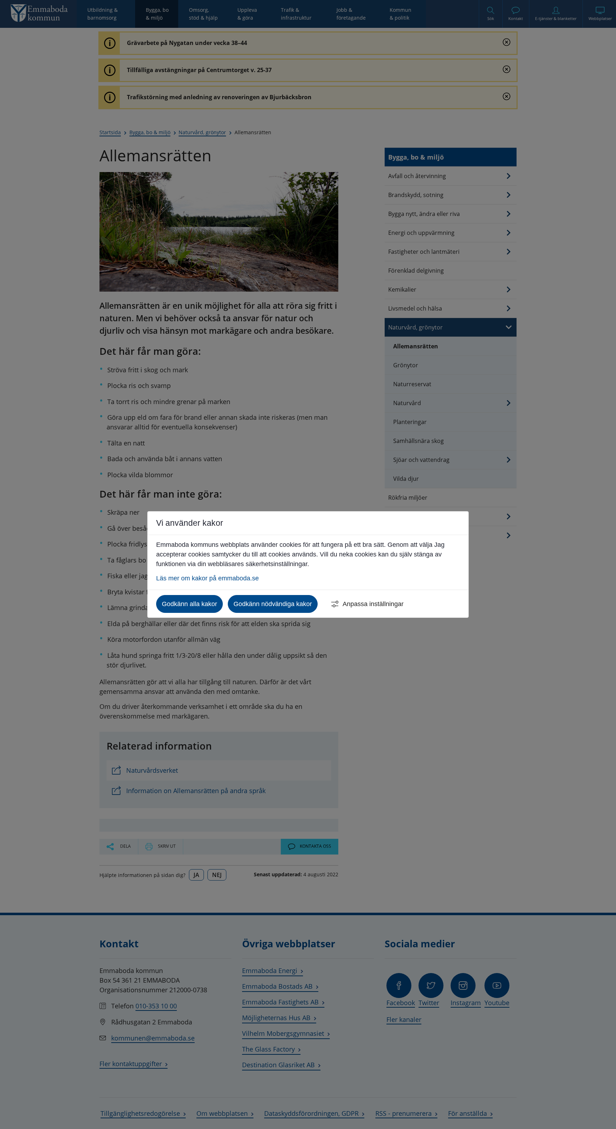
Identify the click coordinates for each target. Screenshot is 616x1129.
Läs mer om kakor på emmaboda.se (207, 578)
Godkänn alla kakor (189, 604)
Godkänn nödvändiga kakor (272, 604)
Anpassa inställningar (373, 604)
